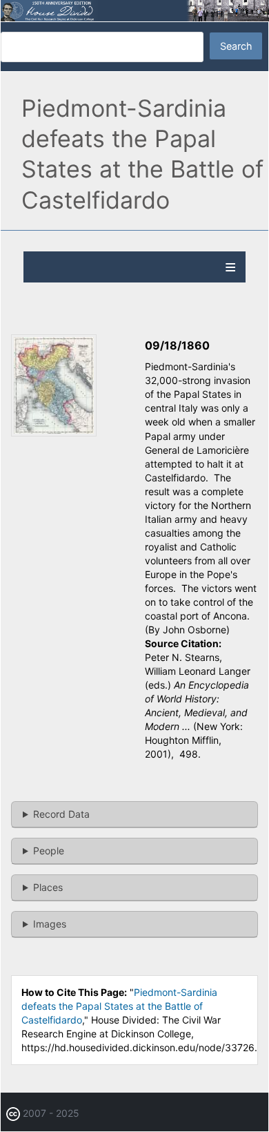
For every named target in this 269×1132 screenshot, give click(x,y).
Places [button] (48, 887)
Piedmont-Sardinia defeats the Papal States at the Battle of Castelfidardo (119, 1006)
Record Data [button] (61, 814)
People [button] (48, 850)
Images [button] (49, 924)
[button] (54, 433)
